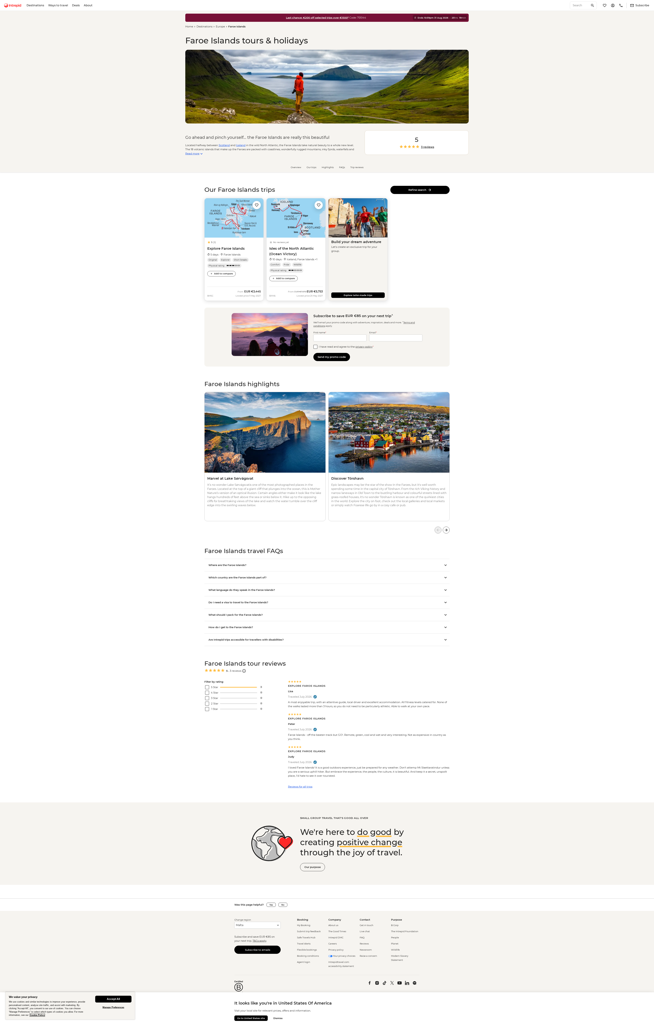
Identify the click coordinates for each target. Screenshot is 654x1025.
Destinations (35, 5)
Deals (76, 5)
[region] (70, 1006)
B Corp (395, 925)
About (88, 5)
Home (189, 26)
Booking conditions (308, 955)
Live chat (365, 931)
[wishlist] (605, 5)
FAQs (342, 167)
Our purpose (312, 867)
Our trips (311, 167)
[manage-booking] (613, 5)
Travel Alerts (303, 943)
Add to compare (223, 273)
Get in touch (366, 925)
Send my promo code (332, 357)
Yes (271, 905)
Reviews (364, 943)
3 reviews (427, 147)
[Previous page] (438, 530)
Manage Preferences (113, 1007)
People (395, 937)
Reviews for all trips (300, 786)
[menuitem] (12, 5)
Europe (220, 26)
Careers (332, 943)
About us (333, 925)
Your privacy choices (343, 955)
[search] (579, 5)
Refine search (418, 189)
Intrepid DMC (335, 937)
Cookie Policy (37, 1015)
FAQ (362, 937)
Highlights (328, 167)
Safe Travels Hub (306, 937)
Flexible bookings (307, 949)
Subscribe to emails (257, 949)
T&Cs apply (259, 940)
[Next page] (446, 530)
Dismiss (278, 1018)
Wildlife (395, 949)
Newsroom (366, 949)
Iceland (240, 145)
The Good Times (337, 931)
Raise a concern (368, 955)
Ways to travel (58, 5)
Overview (296, 167)
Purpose (396, 919)
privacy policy (364, 346)
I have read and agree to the (346, 346)
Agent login (303, 962)
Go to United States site (251, 1018)
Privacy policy (336, 949)
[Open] (244, 671)
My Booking (303, 925)
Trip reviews (356, 167)
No (282, 905)
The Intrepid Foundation (404, 931)
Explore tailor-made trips (358, 295)
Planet (394, 943)
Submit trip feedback (309, 931)
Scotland (224, 145)
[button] (257, 204)
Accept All (113, 999)
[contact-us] (621, 5)
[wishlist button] (257, 205)
